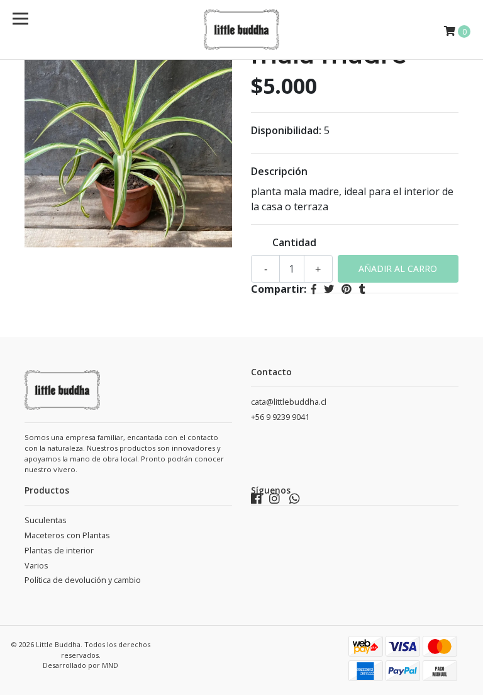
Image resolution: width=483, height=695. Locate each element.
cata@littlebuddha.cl (288, 402)
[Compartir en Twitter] (329, 289)
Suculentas (46, 520)
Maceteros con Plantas (67, 535)
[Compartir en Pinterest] (346, 289)
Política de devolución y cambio (83, 580)
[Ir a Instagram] (274, 501)
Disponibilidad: (286, 130)
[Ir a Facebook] (256, 501)
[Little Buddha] (241, 29)
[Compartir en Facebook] (313, 289)
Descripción (279, 171)
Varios (36, 565)
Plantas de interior (59, 550)
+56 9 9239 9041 (280, 417)
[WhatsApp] (295, 501)
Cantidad (294, 242)
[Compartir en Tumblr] (362, 289)
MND (110, 665)
